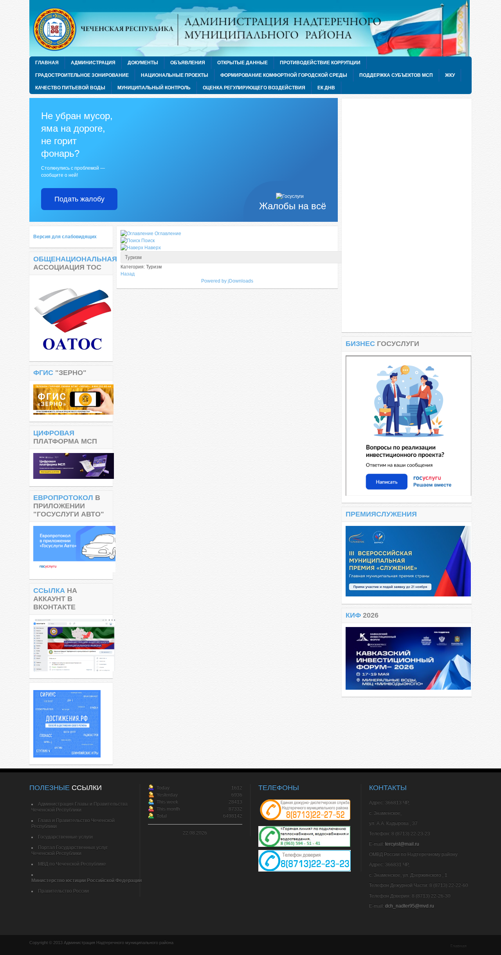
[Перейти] (408, 494)
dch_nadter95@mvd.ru (409, 906)
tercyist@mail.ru (402, 844)
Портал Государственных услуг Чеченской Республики (69, 850)
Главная (459, 945)
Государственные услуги (65, 837)
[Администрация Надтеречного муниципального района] (252, 28)
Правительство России (63, 891)
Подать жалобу (79, 199)
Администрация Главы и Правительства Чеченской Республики (79, 807)
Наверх (152, 247)
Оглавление (168, 233)
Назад (128, 274)
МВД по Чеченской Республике (72, 864)
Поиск (148, 240)
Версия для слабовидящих (65, 236)
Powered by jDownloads (227, 281)
